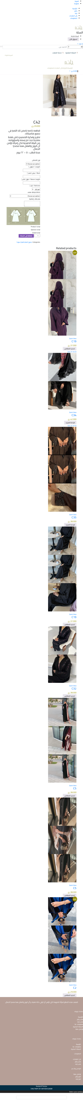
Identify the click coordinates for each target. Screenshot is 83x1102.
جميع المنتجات (27, 242)
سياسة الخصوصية (41, 1086)
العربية (11, 55)
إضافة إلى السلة (26, 235)
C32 (74, 688)
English (76, 3)
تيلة (76, 13)
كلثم (75, 10)
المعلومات (73, 18)
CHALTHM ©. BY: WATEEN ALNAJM (41, 1088)
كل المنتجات (73, 15)
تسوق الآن (73, 39)
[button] (80, 43)
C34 (74, 415)
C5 (74, 788)
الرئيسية (74, 8)
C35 (74, 517)
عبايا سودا (19, 242)
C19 (74, 341)
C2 (74, 987)
